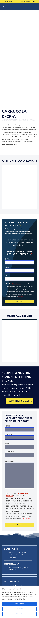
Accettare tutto (19, 603)
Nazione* (9, 434)
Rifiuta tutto (19, 614)
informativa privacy (16, 283)
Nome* (7, 267)
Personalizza (19, 609)
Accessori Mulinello (28, 120)
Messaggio (9, 461)
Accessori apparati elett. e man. (12, 120)
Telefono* (9, 451)
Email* (7, 259)
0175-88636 (8, 1)
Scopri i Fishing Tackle (19, 401)
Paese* (7, 275)
